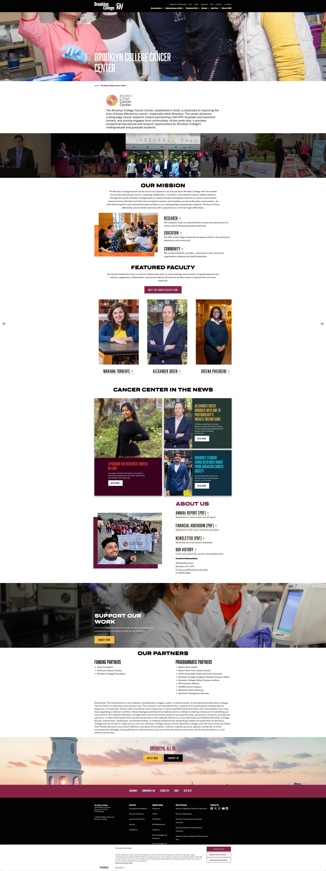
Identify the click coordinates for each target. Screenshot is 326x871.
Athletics (156, 830)
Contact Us (173, 758)
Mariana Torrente (116, 371)
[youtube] (223, 808)
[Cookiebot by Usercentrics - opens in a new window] (104, 867)
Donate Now (104, 639)
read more (115, 483)
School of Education (184, 814)
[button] (4, 323)
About (204, 8)
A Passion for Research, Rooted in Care (128, 466)
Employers (133, 830)
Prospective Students (138, 808)
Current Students (136, 814)
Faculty (132, 824)
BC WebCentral (158, 824)
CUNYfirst (156, 819)
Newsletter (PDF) (189, 538)
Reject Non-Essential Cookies (219, 860)
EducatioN (171, 232)
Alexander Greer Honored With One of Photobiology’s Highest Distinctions (208, 412)
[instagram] (219, 808)
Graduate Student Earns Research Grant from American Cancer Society (209, 464)
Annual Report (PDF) (191, 512)
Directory (156, 808)
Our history (184, 549)
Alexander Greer (165, 371)
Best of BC (227, 8)
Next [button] (200, 154)
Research (171, 218)
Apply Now (152, 758)
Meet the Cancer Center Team (163, 289)
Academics (156, 8)
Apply (196, 4)
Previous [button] (125, 154)
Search (229, 4)
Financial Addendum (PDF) (195, 525)
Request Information (178, 4)
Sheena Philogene (214, 371)
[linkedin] (227, 808)
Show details (119, 867)
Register (204, 4)
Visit (190, 4)
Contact (218, 4)
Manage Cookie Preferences (218, 854)
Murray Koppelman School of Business (191, 808)
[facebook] (211, 808)
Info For (214, 8)
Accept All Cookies (218, 849)
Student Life (192, 8)
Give (211, 4)
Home (96, 86)
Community (172, 248)
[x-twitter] (215, 808)
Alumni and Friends (137, 819)
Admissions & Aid (173, 8)
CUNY (154, 814)
